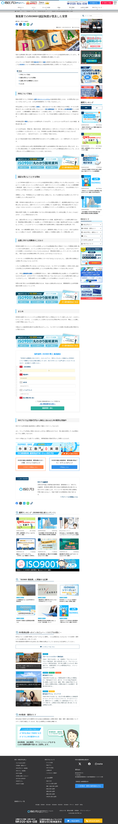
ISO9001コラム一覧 (31, 11)
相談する (94, 3)
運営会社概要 (70, 810)
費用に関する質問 (50, 794)
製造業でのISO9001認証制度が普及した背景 (62, 11)
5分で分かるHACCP (20, 778)
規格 (35, 62)
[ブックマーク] (24, 24)
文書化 (38, 107)
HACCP (77, 804)
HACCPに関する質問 (51, 796)
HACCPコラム (19, 781)
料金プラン (49, 765)
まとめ (22, 84)
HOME (18, 11)
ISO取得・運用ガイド (21, 765)
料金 (59, 7)
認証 (44, 62)
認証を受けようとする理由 (28, 77)
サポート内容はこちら (31, 467)
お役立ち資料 (84, 7)
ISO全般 (37, 804)
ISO (38, 62)
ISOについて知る (25, 74)
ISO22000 (54, 804)
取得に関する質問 (50, 789)
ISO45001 (66, 804)
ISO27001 (60, 804)
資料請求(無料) (94, 820)
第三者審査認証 (49, 109)
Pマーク (72, 804)
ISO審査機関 (68, 109)
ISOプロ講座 (19, 773)
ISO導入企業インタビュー (22, 776)
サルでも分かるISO (20, 763)
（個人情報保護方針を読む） (47, 404)
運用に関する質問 (50, 791)
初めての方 (49, 781)
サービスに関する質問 (51, 783)
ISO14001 (48, 804)
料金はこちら (65, 467)
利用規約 (77, 810)
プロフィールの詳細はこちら (69, 497)
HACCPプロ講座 (20, 783)
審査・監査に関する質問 (52, 786)
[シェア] (17, 24)
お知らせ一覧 (62, 810)
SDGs (81, 804)
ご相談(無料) (75, 820)
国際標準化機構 (27, 273)
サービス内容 (46, 7)
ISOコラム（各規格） (21, 770)
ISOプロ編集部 (24, 21)
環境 (26, 121)
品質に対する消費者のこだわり (29, 81)
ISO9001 (22, 64)
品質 (35, 99)
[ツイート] (20, 24)
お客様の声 (49, 770)
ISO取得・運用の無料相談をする (90, 786)
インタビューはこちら (48, 647)
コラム (33, 7)
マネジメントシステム (43, 99)
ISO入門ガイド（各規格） (22, 768)
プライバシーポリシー (85, 810)
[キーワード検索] (83, 16)
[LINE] (28, 24)
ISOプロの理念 (49, 767)
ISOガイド (21, 7)
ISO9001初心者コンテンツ (44, 11)
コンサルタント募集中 (51, 773)
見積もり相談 (107, 3)
